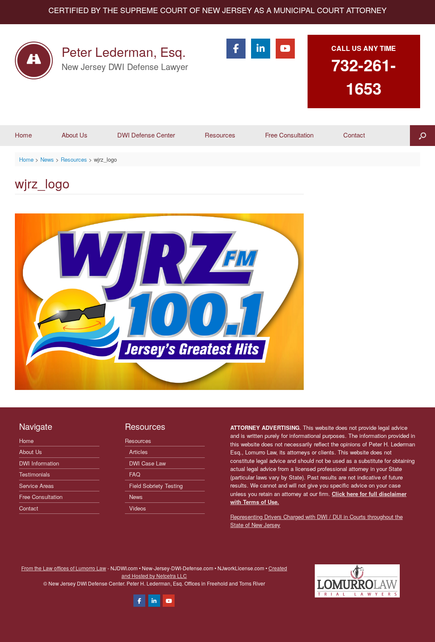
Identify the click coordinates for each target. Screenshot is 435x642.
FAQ (134, 474)
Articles (138, 452)
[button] (422, 135)
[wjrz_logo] (159, 387)
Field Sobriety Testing (156, 486)
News (136, 497)
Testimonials (34, 474)
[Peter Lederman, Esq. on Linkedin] (260, 49)
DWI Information (39, 463)
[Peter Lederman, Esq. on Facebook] (236, 49)
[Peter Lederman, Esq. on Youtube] (285, 49)
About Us (75, 134)
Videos (137, 508)
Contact (354, 134)
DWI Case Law (147, 463)
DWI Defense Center (146, 134)
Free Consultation (289, 134)
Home (23, 134)
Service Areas (36, 486)
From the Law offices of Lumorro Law (63, 568)
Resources (220, 134)
